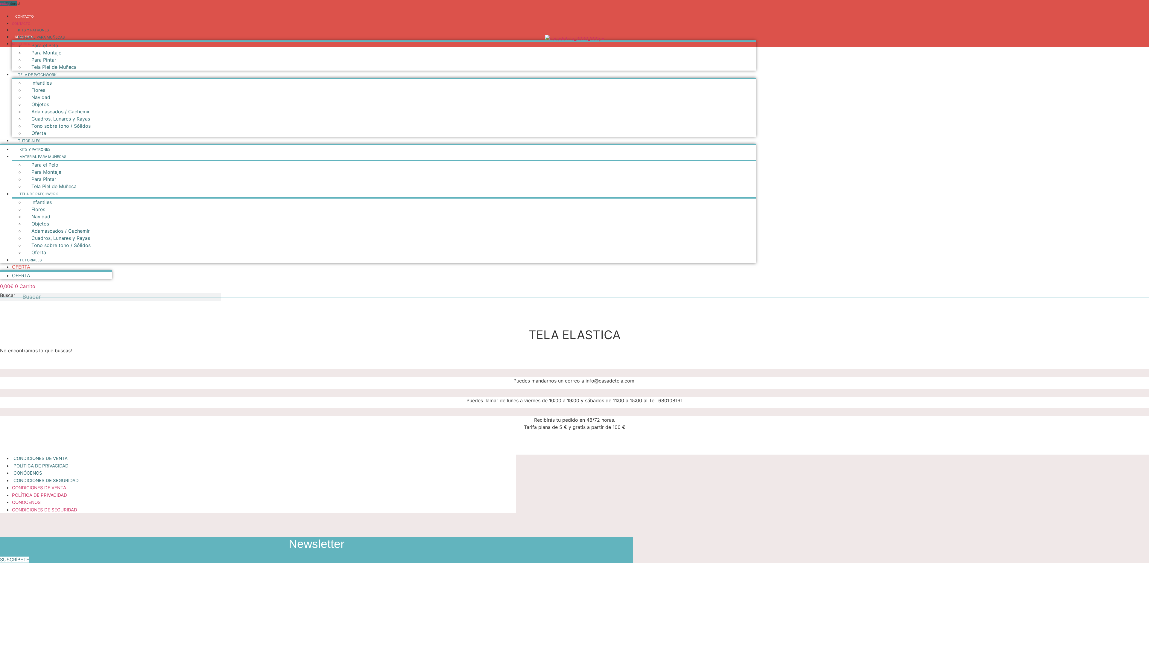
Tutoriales (29, 140)
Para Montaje (46, 53)
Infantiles (41, 83)
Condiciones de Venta (39, 487)
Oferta (38, 133)
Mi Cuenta (21, 44)
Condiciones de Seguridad (46, 480)
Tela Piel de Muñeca (54, 67)
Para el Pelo (44, 45)
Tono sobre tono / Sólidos (61, 126)
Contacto (24, 16)
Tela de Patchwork (37, 74)
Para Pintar (43, 60)
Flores (38, 90)
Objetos (40, 104)
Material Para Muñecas (41, 37)
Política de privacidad (39, 495)
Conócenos (26, 502)
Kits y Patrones (33, 30)
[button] (14, 560)
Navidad (40, 97)
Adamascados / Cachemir (60, 112)
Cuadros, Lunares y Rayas (60, 119)
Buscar (7, 295)
